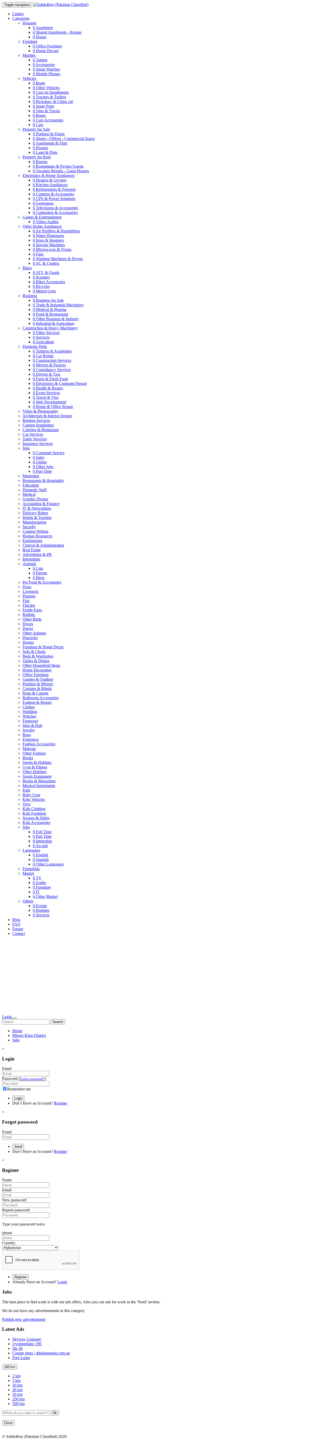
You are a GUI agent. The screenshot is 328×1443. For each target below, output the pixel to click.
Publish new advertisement (23, 1319)
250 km (18, 1399)
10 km (17, 1385)
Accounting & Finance (41, 503)
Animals (29, 564)
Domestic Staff (35, 490)
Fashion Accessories (39, 744)
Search (58, 1022)
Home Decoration (37, 670)
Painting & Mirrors (38, 684)
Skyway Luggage (26, 1339)
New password (14, 1200)
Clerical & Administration (43, 545)
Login (7, 1016)
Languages (31, 850)
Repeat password (16, 1210)
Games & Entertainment (42, 217)
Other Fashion (34, 753)
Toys (26, 804)
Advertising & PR (37, 554)
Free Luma (21, 1357)
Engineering (32, 540)
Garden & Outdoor (38, 679)
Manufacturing (34, 522)
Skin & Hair (32, 725)
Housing (29, 23)
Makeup (29, 748)
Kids (26, 790)
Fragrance (31, 739)
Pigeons (29, 596)
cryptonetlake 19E (27, 1344)
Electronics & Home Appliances (49, 175)
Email (7, 1068)
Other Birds (32, 619)
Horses (28, 642)
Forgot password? (32, 1079)
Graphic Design (35, 499)
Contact (18, 933)
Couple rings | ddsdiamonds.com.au (41, 1353)
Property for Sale (36, 129)
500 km (18, 1403)
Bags (27, 735)
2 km (16, 1376)
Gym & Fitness (35, 767)
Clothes (29, 707)
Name (7, 1180)
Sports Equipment (37, 776)
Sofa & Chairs (34, 651)
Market (28, 873)
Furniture (30, 41)
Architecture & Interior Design (47, 416)
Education (31, 485)
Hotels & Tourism (37, 517)
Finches (29, 605)
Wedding (30, 711)
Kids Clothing (34, 808)
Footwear (30, 721)
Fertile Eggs (32, 610)
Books (28, 758)
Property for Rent (37, 157)
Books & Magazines (39, 781)
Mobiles (29, 55)
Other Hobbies (34, 772)
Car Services (33, 434)
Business (30, 295)
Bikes (27, 268)
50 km (17, 1394)
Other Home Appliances (42, 226)
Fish (26, 601)
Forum (17, 929)
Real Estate (32, 550)
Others (28, 901)
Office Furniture (36, 674)
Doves (28, 624)
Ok (55, 1413)
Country (8, 1243)
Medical (29, 494)
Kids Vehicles (34, 799)
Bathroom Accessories (41, 698)
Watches (29, 716)
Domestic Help (35, 346)
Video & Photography (40, 411)
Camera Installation (38, 425)
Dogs (27, 587)
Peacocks (30, 637)
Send (18, 1146)
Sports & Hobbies (37, 762)
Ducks (28, 628)
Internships (31, 559)
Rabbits (29, 614)
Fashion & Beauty (37, 702)
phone (7, 1233)
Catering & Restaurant (41, 430)
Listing (18, 14)
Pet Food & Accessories (42, 582)
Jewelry (29, 730)
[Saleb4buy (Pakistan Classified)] (60, 4)
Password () (24, 1078)
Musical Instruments (39, 785)
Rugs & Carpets (35, 693)
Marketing (31, 476)
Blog (16, 919)
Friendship (31, 869)
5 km (16, 1380)
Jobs (26, 448)
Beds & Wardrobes (38, 656)
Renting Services (36, 420)
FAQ (16, 924)
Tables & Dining (36, 661)
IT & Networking (37, 508)
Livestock (30, 591)
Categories (20, 18)
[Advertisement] (164, 976)
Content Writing (35, 531)
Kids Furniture (34, 813)
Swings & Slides (36, 818)
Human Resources (37, 536)
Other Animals (34, 633)
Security (29, 527)
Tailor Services (35, 439)
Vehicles (29, 78)
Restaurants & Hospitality (43, 480)
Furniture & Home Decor (43, 647)
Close (8, 1423)
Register (60, 1103)
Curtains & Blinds (37, 688)
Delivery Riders (35, 513)
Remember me (19, 1089)
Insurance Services (38, 443)
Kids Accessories (36, 822)
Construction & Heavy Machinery (50, 328)
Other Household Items (41, 665)
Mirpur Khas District (29, 1035)
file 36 (17, 1348)
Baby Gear (31, 795)
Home (17, 1031)
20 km (17, 1390)
